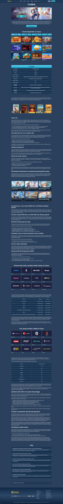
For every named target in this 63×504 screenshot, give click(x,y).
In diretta (26, 34)
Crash (36, 34)
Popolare (15, 34)
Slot (46, 34)
